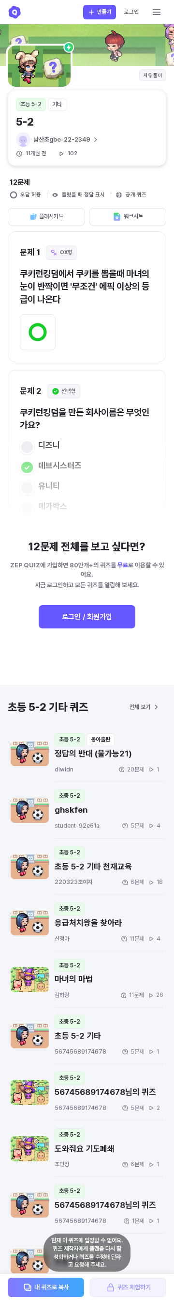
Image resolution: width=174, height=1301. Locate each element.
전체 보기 (140, 707)
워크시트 (133, 216)
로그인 (131, 12)
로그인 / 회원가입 (87, 616)
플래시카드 (51, 216)
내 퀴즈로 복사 (51, 1287)
